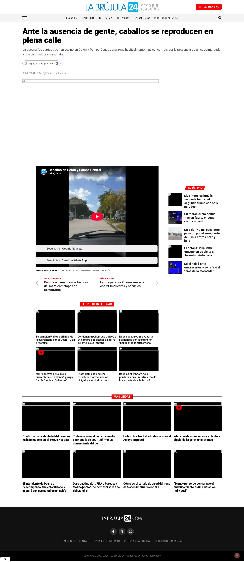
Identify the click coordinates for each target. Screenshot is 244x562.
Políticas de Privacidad (168, 541)
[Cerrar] (5, 559)
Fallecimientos (91, 18)
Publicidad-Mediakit (107, 541)
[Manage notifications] (237, 555)
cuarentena (84, 271)
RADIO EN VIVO (142, 18)
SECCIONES (71, 18)
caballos (68, 271)
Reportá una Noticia (137, 541)
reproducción (102, 271)
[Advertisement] (195, 110)
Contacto (85, 541)
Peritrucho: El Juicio (166, 18)
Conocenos (68, 541)
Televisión (123, 18)
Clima (108, 18)
